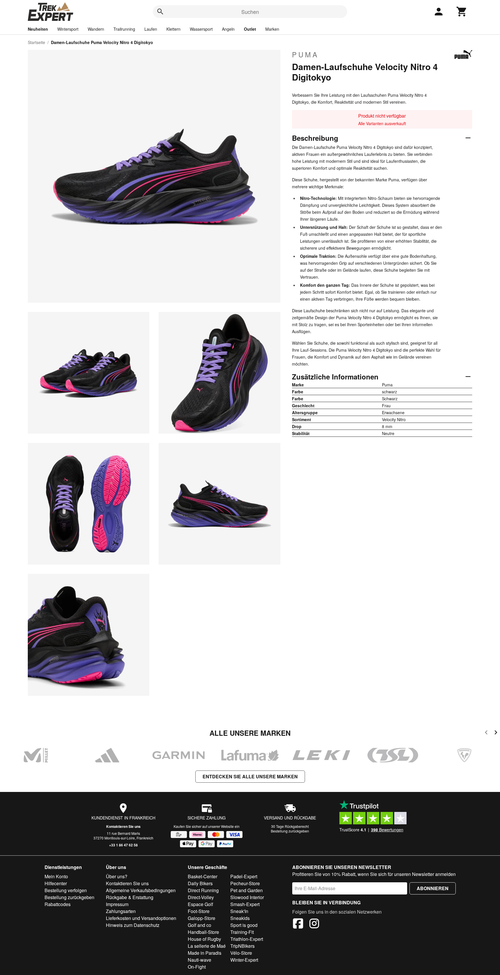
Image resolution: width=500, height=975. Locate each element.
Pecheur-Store (245, 883)
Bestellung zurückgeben (290, 830)
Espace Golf (200, 904)
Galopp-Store (201, 918)
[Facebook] (298, 924)
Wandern (96, 29)
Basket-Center (202, 876)
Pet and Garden (246, 890)
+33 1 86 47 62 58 (123, 845)
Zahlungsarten (121, 911)
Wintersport (67, 29)
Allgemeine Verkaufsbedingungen (141, 890)
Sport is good (244, 925)
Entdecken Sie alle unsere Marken (250, 776)
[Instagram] (314, 924)
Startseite (36, 42)
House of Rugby (204, 939)
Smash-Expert (245, 904)
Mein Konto (56, 876)
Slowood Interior (247, 897)
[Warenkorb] (462, 11)
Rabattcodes (58, 904)
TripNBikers (242, 946)
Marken (272, 29)
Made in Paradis (204, 953)
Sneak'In (239, 911)
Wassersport (201, 29)
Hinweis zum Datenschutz (132, 925)
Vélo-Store (241, 953)
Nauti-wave (199, 959)
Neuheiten (38, 29)
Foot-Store (198, 911)
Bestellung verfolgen (66, 890)
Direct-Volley (201, 897)
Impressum (117, 904)
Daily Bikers (200, 883)
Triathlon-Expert (246, 939)
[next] (496, 733)
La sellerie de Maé (207, 946)
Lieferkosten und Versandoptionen (141, 918)
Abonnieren (432, 888)
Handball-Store (203, 932)
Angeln (228, 29)
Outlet (250, 29)
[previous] (486, 733)
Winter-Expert (244, 959)
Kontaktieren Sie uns (123, 826)
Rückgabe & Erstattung (129, 897)
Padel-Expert (243, 876)
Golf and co (199, 925)
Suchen (250, 11)
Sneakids (240, 918)
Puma (305, 54)
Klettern (173, 29)
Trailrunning (124, 29)
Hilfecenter (56, 883)
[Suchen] (160, 11)
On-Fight (197, 966)
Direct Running (203, 890)
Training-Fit (242, 932)
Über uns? (116, 876)
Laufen (150, 29)
